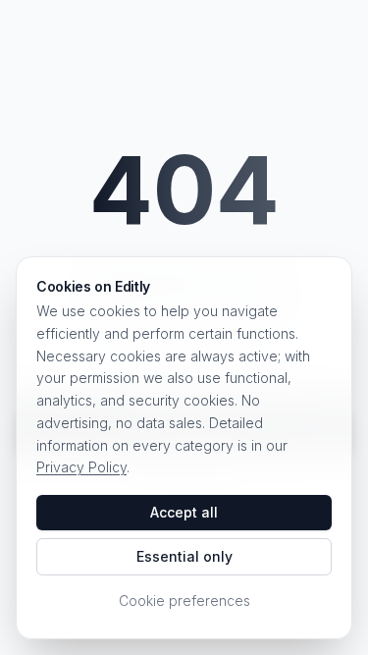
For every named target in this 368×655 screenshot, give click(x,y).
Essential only (184, 556)
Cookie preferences (184, 600)
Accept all (184, 512)
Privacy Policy (81, 467)
